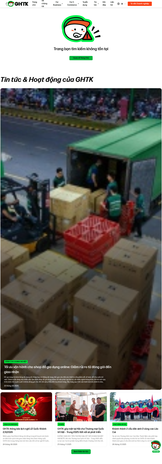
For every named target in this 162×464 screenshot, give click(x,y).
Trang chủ (34, 3)
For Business (57, 3)
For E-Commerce (72, 3)
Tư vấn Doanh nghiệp (140, 4)
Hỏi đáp (104, 3)
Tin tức (95, 3)
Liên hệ (112, 3)
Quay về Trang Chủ (81, 58)
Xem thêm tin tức (81, 451)
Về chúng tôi (44, 3)
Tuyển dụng (85, 3)
